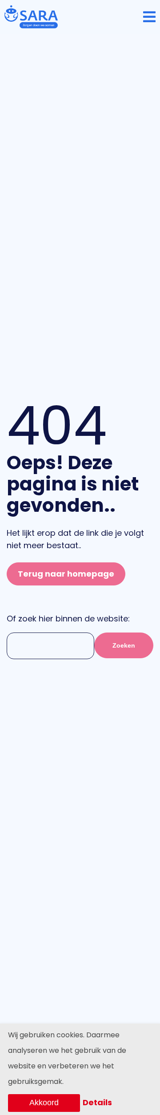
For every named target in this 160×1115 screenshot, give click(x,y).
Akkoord (44, 1102)
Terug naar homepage (66, 573)
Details (97, 1102)
